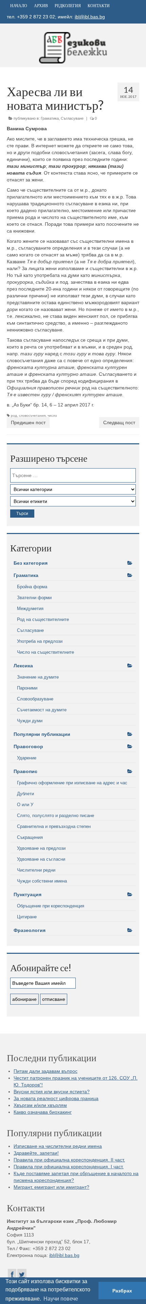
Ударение (26, 757)
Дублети (25, 793)
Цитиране (27, 916)
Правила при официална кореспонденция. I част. (69, 1166)
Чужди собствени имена (42, 881)
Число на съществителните (45, 652)
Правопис (25, 771)
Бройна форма (32, 586)
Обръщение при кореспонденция (50, 905)
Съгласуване (72, 118)
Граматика (50, 118)
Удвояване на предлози (41, 848)
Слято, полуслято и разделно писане (55, 815)
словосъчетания (32, 415)
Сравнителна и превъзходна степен (54, 826)
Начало (18, 5)
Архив (41, 5)
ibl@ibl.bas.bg (90, 16)
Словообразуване (35, 698)
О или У (25, 804)
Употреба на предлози (39, 641)
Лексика (23, 665)
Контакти (99, 5)
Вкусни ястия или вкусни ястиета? (52, 1091)
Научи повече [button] (60, 1299)
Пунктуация (27, 894)
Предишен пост (28, 422)
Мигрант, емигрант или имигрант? (51, 1187)
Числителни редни (36, 870)
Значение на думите (38, 677)
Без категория (31, 563)
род (14, 415)
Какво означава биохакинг (43, 1112)
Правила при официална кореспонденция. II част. (69, 1159)
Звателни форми (34, 597)
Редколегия (68, 5)
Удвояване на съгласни (41, 859)
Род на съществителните (43, 619)
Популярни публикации (42, 734)
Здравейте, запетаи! (36, 1153)
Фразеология (29, 930)
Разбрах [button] (122, 1290)
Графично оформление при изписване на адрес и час (72, 782)
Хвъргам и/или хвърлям (40, 1105)
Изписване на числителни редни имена (58, 1146)
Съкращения (30, 837)
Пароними (27, 688)
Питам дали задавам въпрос (45, 1071)
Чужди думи (29, 720)
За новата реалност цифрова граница (56, 1098)
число (52, 415)
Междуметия (30, 608)
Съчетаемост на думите (42, 709)
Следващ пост (119, 422)
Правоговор (28, 746)
